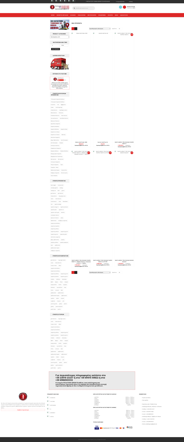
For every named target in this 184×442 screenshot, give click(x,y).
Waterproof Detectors (55, 121)
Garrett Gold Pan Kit (103, 142)
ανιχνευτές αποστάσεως (55, 268)
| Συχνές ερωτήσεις (146, 397)
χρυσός (59, 309)
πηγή (62, 290)
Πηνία (62, 164)
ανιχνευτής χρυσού (64, 231)
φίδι (63, 301)
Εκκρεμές (61, 142)
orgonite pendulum (64, 206)
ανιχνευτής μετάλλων (55, 228)
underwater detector (55, 215)
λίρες (65, 287)
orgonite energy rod (54, 206)
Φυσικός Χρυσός (64, 172)
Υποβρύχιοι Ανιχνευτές (55, 172)
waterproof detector (55, 217)
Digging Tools (63, 104)
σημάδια (52, 298)
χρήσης (52, 306)
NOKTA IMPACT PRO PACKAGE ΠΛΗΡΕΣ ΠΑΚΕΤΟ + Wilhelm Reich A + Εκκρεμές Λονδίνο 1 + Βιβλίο (81, 262)
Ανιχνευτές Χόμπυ (64, 129)
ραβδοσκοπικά (60, 292)
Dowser (52, 107)
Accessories (53, 104)
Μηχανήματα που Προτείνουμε (56, 156)
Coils (58, 104)
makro (52, 198)
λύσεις (52, 290)
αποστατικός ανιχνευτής (55, 236)
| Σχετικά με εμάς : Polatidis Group (149, 404)
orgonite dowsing (58, 204)
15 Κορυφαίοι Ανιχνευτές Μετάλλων (57, 99)
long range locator (62, 196)
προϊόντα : (131, 8)
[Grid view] (73, 28)
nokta (60, 201)
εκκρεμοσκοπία (54, 284)
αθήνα (60, 265)
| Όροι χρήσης (145, 400)
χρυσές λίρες (53, 309)
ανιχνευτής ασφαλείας (55, 226)
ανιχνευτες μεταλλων (55, 276)
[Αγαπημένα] (120, 7)
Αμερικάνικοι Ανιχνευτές (55, 123)
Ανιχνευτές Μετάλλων (55, 129)
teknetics (63, 212)
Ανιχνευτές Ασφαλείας (55, 126)
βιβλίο (52, 281)
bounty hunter (60, 185)
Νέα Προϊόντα (53, 159)
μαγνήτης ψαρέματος (64, 242)
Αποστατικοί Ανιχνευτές (55, 137)
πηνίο (52, 245)
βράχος (56, 281)
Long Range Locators (63, 110)
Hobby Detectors (54, 110)
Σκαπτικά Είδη (64, 170)
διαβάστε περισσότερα (23, 410)
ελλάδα (60, 284)
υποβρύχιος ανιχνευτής (55, 250)
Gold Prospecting (59, 107)
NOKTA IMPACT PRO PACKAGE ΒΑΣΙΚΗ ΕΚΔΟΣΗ (124, 261)
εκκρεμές (66, 281)
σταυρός (62, 298)
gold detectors (53, 260)
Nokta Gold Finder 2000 (81, 142)
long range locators (61, 260)
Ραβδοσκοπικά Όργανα (55, 170)
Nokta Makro (65, 201)
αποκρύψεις (64, 279)
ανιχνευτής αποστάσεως (55, 223)
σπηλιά (57, 298)
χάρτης (60, 303)
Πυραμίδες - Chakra (54, 167)
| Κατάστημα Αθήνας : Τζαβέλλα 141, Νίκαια (151, 416)
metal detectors (58, 262)
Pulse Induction (64, 115)
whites (62, 217)
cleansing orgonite (54, 187)
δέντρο (61, 281)
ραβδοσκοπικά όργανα (55, 295)
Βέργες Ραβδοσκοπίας (55, 140)
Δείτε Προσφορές (64, 140)
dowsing (61, 187)
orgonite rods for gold (55, 212)
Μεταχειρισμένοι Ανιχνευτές (56, 153)
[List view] (75, 28)
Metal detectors (54, 112)
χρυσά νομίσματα (59, 306)
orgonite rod (61, 209)
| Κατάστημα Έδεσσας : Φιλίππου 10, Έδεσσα (151, 406)
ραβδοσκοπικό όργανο (55, 247)
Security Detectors (54, 118)
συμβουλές (53, 301)
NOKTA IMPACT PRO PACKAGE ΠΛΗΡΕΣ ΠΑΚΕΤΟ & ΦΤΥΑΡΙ (102, 261)
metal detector (58, 198)
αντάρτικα (58, 279)
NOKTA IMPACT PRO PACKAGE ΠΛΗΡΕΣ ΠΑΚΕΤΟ (124, 142)
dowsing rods (53, 190)
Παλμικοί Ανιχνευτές (55, 164)
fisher (59, 190)
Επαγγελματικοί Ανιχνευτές (56, 148)
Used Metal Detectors (64, 118)
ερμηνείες (65, 284)
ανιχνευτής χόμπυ (63, 234)
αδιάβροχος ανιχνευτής (62, 220)
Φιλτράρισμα (55, 49)
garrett (63, 190)
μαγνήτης (63, 239)
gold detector (53, 193)
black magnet (53, 185)
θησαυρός (53, 287)
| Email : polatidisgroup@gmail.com (149, 424)
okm (52, 204)
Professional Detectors (55, 115)
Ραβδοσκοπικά (53, 220)
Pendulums (61, 112)
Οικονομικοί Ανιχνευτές (55, 161)
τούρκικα (59, 301)
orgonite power (54, 209)
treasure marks (54, 265)
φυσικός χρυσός (54, 303)
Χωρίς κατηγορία (54, 175)
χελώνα (65, 303)
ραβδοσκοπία (57, 245)
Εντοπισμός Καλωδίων (55, 145)
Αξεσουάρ (63, 134)
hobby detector (54, 196)
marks (52, 262)
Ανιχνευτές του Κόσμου (55, 131)
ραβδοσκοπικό (64, 295)
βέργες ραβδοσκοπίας (55, 239)
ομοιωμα (57, 290)
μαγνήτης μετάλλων (54, 242)
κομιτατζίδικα (59, 287)
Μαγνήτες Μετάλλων (54, 151)
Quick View (81, 83)
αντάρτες (52, 279)
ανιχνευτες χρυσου (64, 276)
